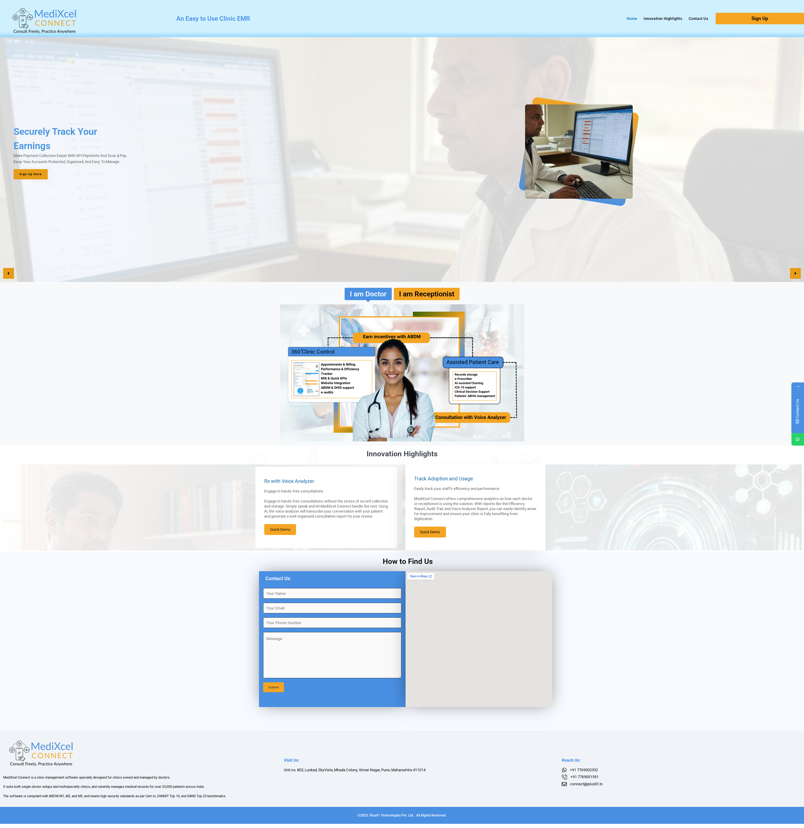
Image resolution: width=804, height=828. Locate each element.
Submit (273, 687)
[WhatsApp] (797, 439)
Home (632, 18)
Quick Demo (280, 529)
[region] (402, 152)
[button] (8, 273)
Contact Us (698, 18)
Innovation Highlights (663, 18)
